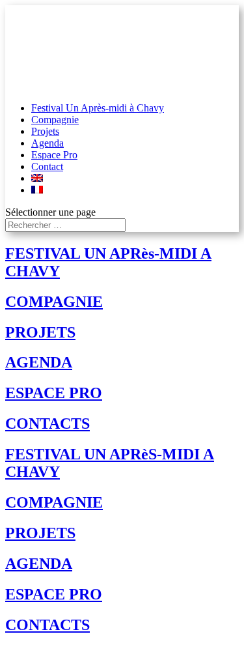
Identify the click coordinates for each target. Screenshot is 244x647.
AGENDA (38, 362)
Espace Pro (54, 154)
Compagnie (55, 119)
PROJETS (40, 332)
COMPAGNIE (54, 301)
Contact (47, 166)
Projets (45, 131)
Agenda (47, 143)
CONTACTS (47, 423)
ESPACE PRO (53, 392)
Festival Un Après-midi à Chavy (97, 107)
